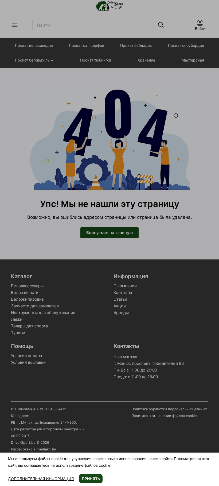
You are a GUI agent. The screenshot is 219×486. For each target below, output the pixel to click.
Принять (91, 478)
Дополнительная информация (41, 478)
